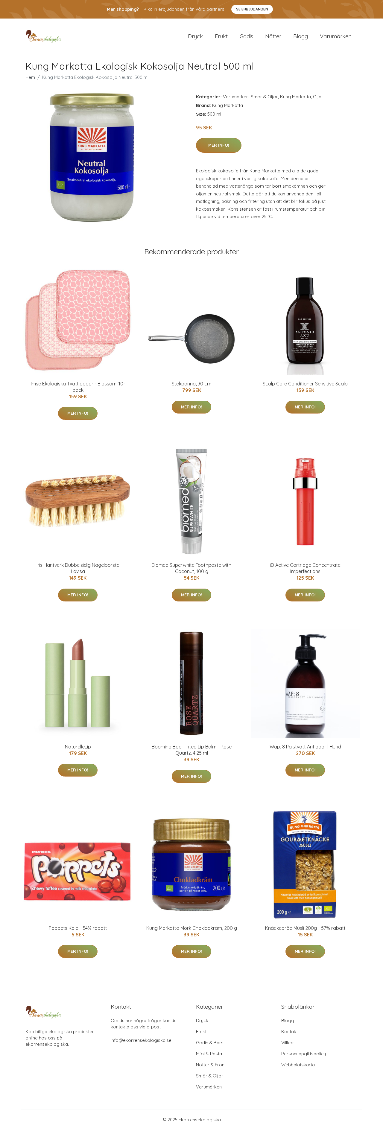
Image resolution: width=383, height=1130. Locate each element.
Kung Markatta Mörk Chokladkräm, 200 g (191, 928)
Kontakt (289, 1031)
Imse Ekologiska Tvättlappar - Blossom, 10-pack (78, 387)
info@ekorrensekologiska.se (141, 1040)
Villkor (287, 1042)
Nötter (273, 36)
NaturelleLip (78, 747)
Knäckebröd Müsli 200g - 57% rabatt (305, 928)
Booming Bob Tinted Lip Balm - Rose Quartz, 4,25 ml (192, 750)
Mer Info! (218, 145)
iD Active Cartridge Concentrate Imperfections (305, 568)
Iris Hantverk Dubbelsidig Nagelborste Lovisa (78, 568)
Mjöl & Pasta (209, 1053)
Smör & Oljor (264, 96)
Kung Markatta (295, 96)
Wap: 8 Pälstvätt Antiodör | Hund (305, 747)
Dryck (195, 36)
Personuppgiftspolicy (303, 1053)
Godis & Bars (210, 1042)
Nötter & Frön (210, 1065)
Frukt (221, 36)
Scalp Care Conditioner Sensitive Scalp (305, 384)
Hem (30, 77)
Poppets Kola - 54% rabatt (78, 928)
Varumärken (336, 36)
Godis (246, 36)
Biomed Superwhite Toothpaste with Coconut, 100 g (191, 568)
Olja (317, 96)
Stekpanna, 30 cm (191, 384)
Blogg (300, 36)
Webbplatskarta (298, 1065)
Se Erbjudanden (252, 9)
